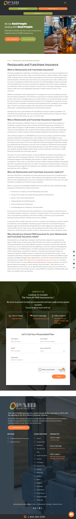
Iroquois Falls (41, 442)
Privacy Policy (57, 504)
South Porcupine (42, 455)
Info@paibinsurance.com (41, 318)
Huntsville (40, 486)
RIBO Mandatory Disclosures (22, 504)
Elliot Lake (40, 500)
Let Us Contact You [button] (28, 39)
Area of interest (45, 348)
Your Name (14, 339)
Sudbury (39, 476)
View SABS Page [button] (22, 8)
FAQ (34, 504)
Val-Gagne (40, 462)
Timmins (39, 459)
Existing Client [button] (52, 8)
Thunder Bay (41, 466)
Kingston (39, 483)
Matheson (40, 445)
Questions (14, 357)
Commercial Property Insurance (19, 438)
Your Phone (44, 339)
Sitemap (49, 504)
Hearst (39, 438)
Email (13, 348)
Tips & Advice (41, 504)
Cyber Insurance (15, 442)
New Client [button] (37, 13)
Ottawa (39, 469)
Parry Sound (40, 493)
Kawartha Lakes (42, 496)
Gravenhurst (40, 490)
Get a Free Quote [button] (12, 39)
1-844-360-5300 (17, 318)
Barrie (38, 479)
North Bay (40, 472)
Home (9, 60)
